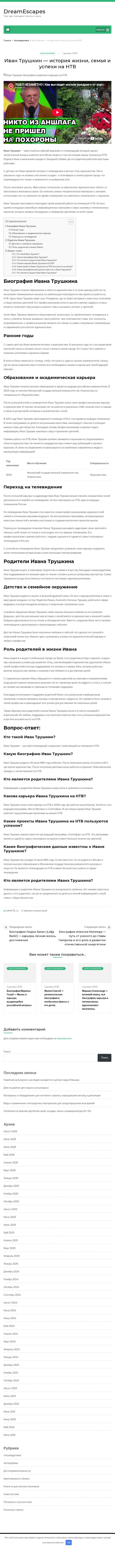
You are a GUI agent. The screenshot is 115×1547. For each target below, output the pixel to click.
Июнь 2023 (10, 1396)
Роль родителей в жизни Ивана (27, 247)
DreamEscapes (24, 11)
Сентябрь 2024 (12, 1295)
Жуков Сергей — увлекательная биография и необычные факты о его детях (56, 998)
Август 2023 (10, 1388)
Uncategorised (47, 53)
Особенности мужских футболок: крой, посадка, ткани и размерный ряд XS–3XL (47, 1111)
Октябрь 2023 (11, 1380)
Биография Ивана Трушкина (21, 226)
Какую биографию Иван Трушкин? (32, 257)
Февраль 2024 (12, 1349)
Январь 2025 (11, 1263)
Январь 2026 (11, 1178)
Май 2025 (9, 1232)
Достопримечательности (17, 1471)
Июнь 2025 (10, 1225)
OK (68, 1542)
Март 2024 (10, 1341)
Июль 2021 (9, 1411)
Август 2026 (10, 1131)
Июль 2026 (10, 1139)
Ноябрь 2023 (11, 1372)
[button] (69, 221)
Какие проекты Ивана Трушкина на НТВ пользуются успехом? (45, 266)
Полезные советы (14, 1510)
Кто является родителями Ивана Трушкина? (37, 260)
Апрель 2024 (11, 1334)
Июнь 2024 (10, 1318)
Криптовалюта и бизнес (17, 1478)
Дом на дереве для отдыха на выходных (26, 1087)
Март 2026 (10, 1170)
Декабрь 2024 (11, 1271)
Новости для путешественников (21, 1486)
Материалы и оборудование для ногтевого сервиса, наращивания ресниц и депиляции (52, 1095)
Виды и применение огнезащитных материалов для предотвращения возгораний (49, 1103)
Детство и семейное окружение (27, 243)
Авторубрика (11, 1463)
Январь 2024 (11, 1357)
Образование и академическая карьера (31, 233)
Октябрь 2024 (11, 1287)
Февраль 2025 (12, 1256)
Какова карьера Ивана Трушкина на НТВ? (36, 263)
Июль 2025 (10, 1217)
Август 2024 (10, 1302)
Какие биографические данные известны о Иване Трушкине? (44, 269)
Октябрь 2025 (11, 1201)
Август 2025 (10, 1209)
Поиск (7, 1051)
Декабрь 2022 (11, 1404)
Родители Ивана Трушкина (21, 240)
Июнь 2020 (10, 1419)
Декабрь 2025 (11, 1186)
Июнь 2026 (10, 1147)
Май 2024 (9, 1326)
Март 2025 (10, 1248)
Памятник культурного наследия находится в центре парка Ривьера (41, 1080)
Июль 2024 (10, 1310)
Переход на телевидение (24, 236)
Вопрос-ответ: (14, 250)
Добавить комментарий (35, 910)
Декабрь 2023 (11, 1365)
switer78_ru (12, 910)
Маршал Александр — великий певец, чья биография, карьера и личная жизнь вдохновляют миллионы (95, 1000)
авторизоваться (62, 1038)
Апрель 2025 (11, 1240)
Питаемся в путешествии (18, 1502)
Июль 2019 (9, 1435)
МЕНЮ (100, 29)
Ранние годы (17, 229)
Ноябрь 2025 (11, 1193)
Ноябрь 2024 (11, 1279)
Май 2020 (9, 1427)
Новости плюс (11, 1494)
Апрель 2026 (11, 1162)
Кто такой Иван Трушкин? (28, 254)
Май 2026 (9, 1155)
